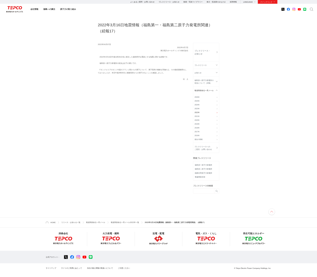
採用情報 (233, 2)
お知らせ (198, 73)
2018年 (197, 128)
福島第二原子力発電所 (203, 169)
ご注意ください (124, 268)
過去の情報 (199, 139)
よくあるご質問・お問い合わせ (142, 2)
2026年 (197, 97)
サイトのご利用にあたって (71, 268)
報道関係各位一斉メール (204, 90)
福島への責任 (49, 9)
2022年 (197, 112)
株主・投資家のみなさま (216, 2)
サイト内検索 (311, 9)
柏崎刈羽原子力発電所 (203, 173)
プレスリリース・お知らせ (169, 2)
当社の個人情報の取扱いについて (100, 268)
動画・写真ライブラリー (193, 2)
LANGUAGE (248, 2)
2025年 (197, 101)
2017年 (197, 132)
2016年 (197, 135)
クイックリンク (266, 2)
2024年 (197, 105)
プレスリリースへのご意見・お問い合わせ (203, 148)
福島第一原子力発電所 (203, 165)
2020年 (197, 120)
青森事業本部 (200, 177)
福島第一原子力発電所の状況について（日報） (204, 81)
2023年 (197, 109)
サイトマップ (51, 268)
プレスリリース (201, 65)
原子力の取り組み (68, 9)
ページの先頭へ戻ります (271, 211)
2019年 (197, 124)
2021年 (197, 116)
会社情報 (34, 9)
